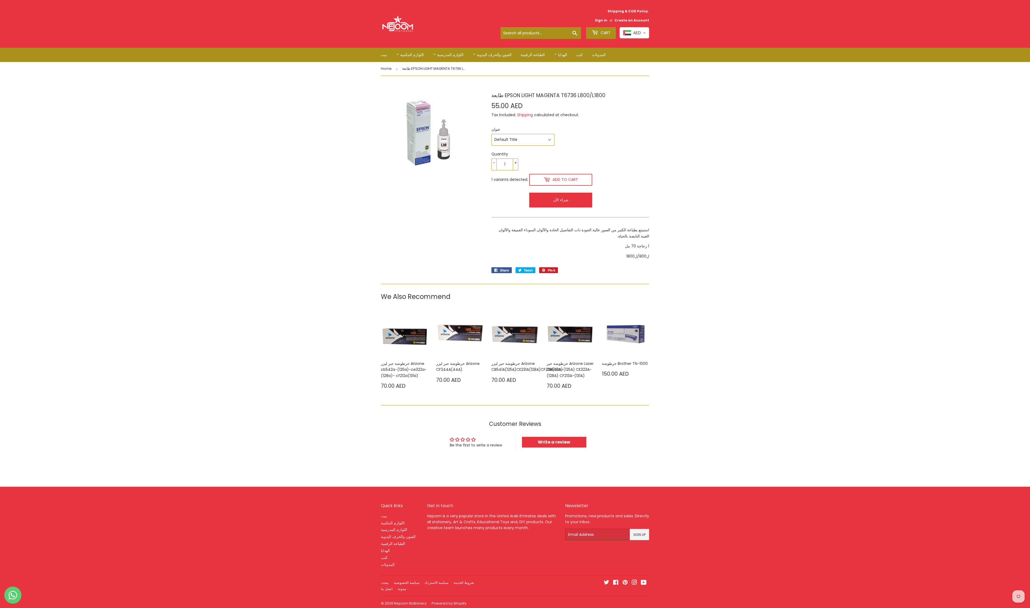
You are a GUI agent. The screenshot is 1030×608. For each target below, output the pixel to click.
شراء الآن (560, 200)
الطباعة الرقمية (533, 54)
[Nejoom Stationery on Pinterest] (625, 583)
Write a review (554, 442)
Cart (604, 32)
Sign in (601, 20)
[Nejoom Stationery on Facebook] (616, 583)
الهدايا (562, 54)
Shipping (525, 115)
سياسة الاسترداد (436, 582)
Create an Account (632, 20)
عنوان (495, 129)
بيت (384, 54)
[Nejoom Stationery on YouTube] (643, 583)
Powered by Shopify (449, 603)
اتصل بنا (387, 588)
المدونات (599, 54)
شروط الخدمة (464, 582)
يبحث (385, 582)
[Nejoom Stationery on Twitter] (606, 583)
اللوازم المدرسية (450, 54)
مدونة (402, 588)
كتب (579, 54)
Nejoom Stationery (410, 603)
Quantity (499, 154)
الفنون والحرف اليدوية (494, 54)
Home (386, 68)
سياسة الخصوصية (407, 582)
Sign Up (639, 534)
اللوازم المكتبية (411, 54)
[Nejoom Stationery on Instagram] (634, 583)
